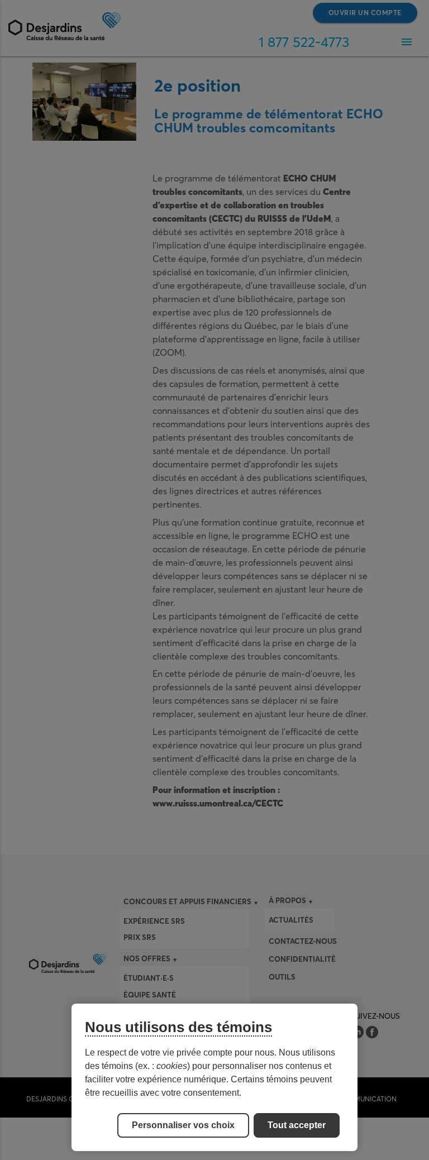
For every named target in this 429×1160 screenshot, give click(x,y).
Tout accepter (297, 1125)
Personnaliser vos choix (183, 1125)
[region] (215, 1077)
